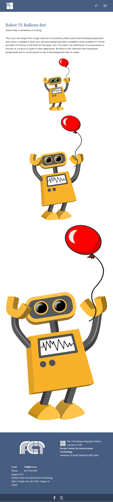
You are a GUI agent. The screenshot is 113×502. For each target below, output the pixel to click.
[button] (105, 8)
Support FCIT (17, 474)
